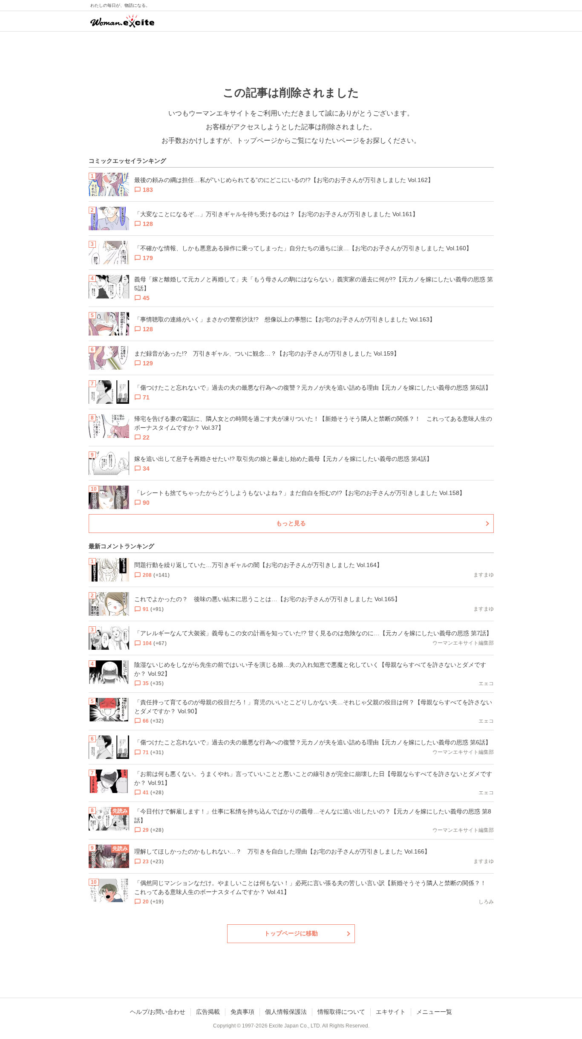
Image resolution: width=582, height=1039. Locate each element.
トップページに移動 (291, 933)
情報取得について (341, 1011)
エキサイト (391, 1011)
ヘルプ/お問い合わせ (157, 1011)
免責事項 (242, 1011)
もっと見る (291, 523)
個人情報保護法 (286, 1011)
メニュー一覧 (434, 1011)
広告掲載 (208, 1011)
